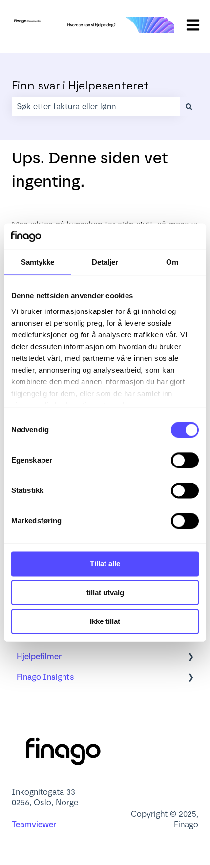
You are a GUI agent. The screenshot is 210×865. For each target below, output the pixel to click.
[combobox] (96, 106)
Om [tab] (172, 262)
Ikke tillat (105, 621)
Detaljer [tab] (105, 262)
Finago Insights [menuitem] (45, 677)
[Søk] (189, 106)
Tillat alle (105, 563)
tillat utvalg (105, 592)
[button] (190, 657)
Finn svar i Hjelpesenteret (80, 85)
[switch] (185, 460)
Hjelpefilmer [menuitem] (39, 656)
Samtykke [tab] (38, 262)
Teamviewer (35, 824)
